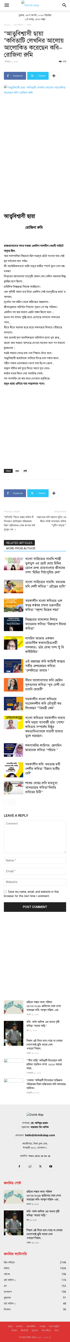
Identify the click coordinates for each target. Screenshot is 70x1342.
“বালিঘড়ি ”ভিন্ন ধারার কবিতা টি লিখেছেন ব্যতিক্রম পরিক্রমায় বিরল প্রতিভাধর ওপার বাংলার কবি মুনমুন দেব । (19, 523)
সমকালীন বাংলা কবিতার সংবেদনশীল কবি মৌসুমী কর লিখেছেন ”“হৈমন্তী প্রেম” (43, 703)
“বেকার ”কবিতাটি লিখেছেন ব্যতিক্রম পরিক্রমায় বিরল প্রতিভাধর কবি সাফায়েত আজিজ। (46, 1084)
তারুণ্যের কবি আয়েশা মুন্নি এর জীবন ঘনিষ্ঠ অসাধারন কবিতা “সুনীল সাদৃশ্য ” (51, 521)
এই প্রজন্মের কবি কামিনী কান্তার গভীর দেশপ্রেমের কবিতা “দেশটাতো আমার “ (45, 666)
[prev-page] (6, 802)
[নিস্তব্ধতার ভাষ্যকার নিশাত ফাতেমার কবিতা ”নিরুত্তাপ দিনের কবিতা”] (13, 624)
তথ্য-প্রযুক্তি (54, 1326)
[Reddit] (30, 1167)
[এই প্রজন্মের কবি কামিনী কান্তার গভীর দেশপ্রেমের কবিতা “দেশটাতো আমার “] (13, 666)
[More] (54, 76)
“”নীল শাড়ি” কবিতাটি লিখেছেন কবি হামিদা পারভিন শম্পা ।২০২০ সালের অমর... (44, 1064)
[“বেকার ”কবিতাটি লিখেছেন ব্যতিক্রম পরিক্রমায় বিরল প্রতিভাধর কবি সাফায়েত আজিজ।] (13, 1085)
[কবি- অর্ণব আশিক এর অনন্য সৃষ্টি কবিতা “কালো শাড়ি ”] (13, 1033)
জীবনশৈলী (24, 1330)
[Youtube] (51, 1167)
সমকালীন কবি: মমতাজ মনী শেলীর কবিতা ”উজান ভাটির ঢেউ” (42, 768)
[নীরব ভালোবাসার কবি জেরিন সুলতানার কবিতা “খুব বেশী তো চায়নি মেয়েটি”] (13, 685)
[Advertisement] (35, 167)
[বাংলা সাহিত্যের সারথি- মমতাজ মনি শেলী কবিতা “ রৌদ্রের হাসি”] (13, 586)
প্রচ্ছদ (10, 1326)
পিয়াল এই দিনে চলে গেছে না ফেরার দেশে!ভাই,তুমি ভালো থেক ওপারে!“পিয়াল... (44, 1044)
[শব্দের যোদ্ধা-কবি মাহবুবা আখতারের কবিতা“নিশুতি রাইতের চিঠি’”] (13, 787)
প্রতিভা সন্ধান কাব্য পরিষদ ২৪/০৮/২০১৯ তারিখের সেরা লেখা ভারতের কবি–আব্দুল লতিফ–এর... (43, 1006)
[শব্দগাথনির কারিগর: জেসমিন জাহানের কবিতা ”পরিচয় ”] (13, 750)
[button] (6, 5)
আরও (56, 1330)
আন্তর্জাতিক (31, 1326)
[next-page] (12, 802)
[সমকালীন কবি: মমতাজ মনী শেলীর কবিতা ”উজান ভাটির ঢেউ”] (13, 769)
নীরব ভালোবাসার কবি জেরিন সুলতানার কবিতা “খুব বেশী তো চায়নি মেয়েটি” (45, 684)
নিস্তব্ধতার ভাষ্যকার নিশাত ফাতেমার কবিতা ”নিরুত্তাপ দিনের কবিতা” (45, 624)
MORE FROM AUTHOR (20, 548)
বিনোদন (14, 1330)
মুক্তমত (35, 1330)
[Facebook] (19, 1167)
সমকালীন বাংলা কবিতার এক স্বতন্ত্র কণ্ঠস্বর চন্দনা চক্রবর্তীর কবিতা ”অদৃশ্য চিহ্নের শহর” (43, 605)
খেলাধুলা (42, 1326)
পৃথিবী (25, 470)
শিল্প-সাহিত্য (46, 1330)
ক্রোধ (17, 470)
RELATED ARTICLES (19, 543)
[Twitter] (40, 1167)
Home (7, 24)
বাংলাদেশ (19, 1326)
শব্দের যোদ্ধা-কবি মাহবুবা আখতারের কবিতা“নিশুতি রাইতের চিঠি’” (41, 787)
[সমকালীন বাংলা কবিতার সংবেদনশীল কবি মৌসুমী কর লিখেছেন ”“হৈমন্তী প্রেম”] (13, 703)
